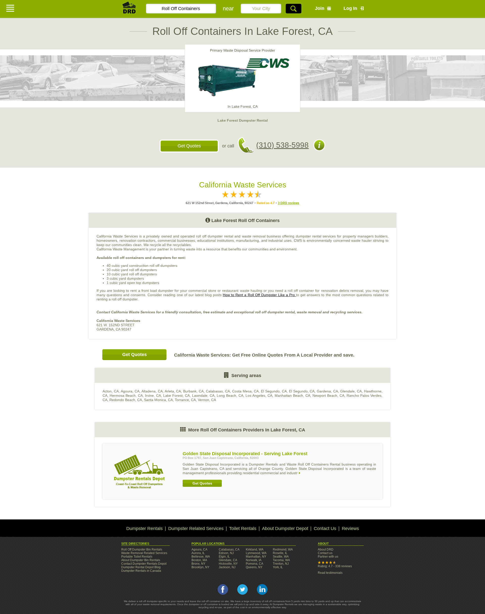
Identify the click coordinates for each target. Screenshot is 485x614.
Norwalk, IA (253, 560)
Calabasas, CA (218, 391)
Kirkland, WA (254, 549)
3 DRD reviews (288, 203)
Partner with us (328, 556)
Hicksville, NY (228, 563)
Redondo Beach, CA (125, 400)
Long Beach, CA (230, 395)
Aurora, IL (198, 553)
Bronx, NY (198, 563)
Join (319, 8)
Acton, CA (111, 391)
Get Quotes (189, 145)
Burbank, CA (193, 391)
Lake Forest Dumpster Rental (242, 120)
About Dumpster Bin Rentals (140, 560)
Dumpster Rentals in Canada (141, 571)
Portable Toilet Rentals (136, 556)
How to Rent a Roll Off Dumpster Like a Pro (259, 295)
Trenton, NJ (281, 563)
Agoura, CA (130, 391)
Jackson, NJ (227, 567)
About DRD (325, 549)
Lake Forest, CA (176, 395)
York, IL (278, 567)
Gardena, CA (327, 391)
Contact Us (325, 528)
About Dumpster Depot (285, 528)
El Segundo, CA (274, 391)
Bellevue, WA (200, 556)
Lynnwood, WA (256, 553)
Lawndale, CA (203, 395)
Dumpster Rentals (144, 528)
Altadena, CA (152, 391)
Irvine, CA (153, 395)
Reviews (350, 528)
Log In (350, 8)
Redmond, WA (283, 549)
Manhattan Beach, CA (292, 395)
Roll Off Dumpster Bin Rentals (141, 549)
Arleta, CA (173, 391)
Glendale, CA (351, 391)
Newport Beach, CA (328, 395)
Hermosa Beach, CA (126, 395)
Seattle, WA (281, 556)
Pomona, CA (254, 563)
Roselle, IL (280, 553)
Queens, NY (254, 567)
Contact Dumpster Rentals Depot (143, 563)
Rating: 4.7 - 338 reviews (335, 566)
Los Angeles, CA (259, 395)
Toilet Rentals (242, 528)
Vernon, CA (207, 400)
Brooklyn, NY (200, 567)
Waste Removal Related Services (144, 553)
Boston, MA (199, 560)
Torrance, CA (185, 400)
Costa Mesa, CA (245, 391)
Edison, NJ (226, 553)
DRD (129, 9)
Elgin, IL (224, 556)
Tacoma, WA (281, 560)
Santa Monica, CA (158, 400)
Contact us (325, 553)
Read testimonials (330, 573)
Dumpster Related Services (196, 528)
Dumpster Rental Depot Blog (141, 567)
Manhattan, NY (256, 556)
